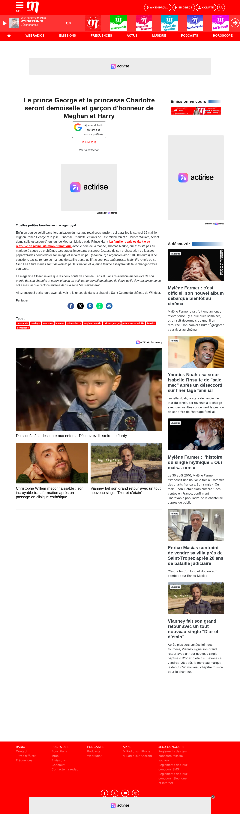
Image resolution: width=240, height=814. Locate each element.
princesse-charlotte (133, 323)
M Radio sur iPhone (136, 751)
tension (151, 323)
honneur (60, 323)
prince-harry (74, 323)
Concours (58, 765)
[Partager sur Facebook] (70, 308)
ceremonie (22, 323)
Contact (21, 751)
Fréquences (101, 35)
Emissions (67, 35)
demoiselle (23, 327)
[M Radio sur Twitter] (114, 793)
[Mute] (68, 23)
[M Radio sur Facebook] (104, 793)
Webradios (35, 35)
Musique (159, 35)
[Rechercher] (221, 7)
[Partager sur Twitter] (79, 308)
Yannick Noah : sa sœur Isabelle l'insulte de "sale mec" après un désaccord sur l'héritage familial (195, 382)
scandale (48, 323)
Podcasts (189, 35)
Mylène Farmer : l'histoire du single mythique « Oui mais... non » (195, 462)
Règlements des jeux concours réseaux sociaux (173, 755)
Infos (55, 756)
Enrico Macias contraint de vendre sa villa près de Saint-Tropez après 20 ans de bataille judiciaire (195, 555)
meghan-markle (92, 323)
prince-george (112, 323)
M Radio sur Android (137, 756)
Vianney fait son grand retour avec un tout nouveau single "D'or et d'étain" (193, 628)
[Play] (5, 23)
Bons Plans (59, 751)
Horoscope (223, 35)
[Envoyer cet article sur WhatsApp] (98, 308)
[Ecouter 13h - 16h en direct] (196, 110)
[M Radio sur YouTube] (125, 793)
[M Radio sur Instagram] (135, 793)
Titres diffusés (26, 756)
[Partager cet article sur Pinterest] (89, 308)
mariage (35, 323)
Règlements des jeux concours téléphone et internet (173, 778)
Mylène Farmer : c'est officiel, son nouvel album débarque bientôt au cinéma (196, 295)
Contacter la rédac (65, 769)
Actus (132, 35)
